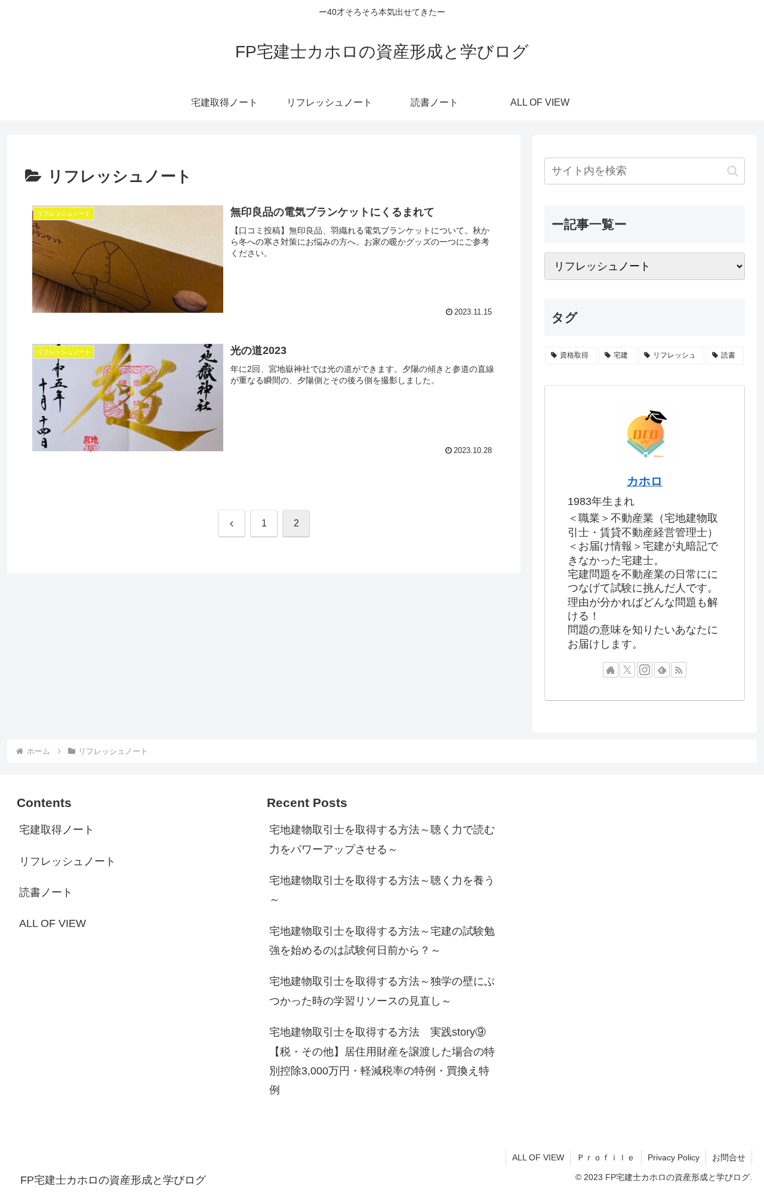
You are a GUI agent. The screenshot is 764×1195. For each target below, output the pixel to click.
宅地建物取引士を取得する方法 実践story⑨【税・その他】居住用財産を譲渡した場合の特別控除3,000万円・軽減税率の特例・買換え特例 (382, 1061)
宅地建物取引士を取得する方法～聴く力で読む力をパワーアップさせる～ (382, 839)
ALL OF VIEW (52, 923)
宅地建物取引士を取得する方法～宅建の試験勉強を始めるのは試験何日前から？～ (382, 940)
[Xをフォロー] (627, 670)
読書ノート (46, 892)
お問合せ (728, 1157)
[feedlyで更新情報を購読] (662, 670)
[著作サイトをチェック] (610, 670)
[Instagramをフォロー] (644, 670)
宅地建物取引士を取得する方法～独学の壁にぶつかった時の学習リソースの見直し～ (382, 990)
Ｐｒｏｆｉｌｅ (606, 1157)
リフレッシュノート (67, 861)
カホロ (645, 481)
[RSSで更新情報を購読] (678, 670)
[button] (732, 171)
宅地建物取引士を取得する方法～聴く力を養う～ (382, 890)
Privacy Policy (674, 1157)
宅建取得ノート (56, 830)
